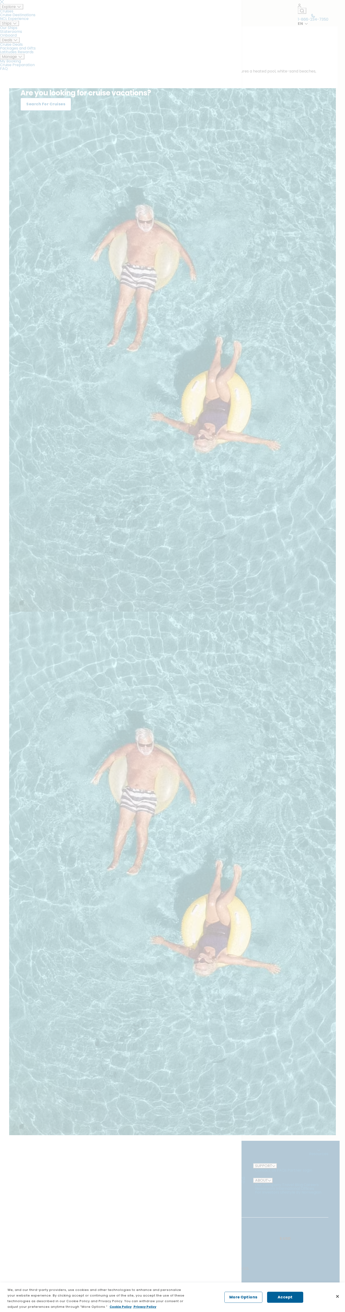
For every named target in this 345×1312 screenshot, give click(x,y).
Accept (285, 1297)
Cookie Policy (121, 1307)
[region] (172, 1297)
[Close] (337, 1296)
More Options (243, 1297)
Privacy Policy (144, 1307)
